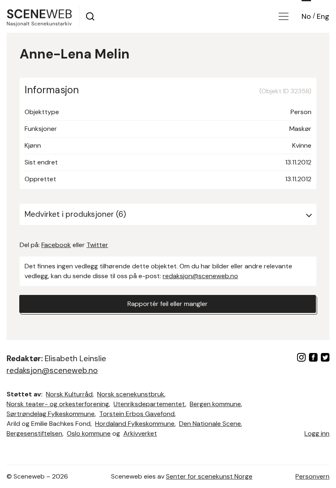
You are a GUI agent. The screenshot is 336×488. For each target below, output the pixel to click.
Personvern (312, 476)
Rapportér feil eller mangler (167, 303)
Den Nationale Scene (210, 423)
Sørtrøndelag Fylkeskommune (51, 413)
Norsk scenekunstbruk (130, 394)
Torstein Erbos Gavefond (137, 413)
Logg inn (316, 433)
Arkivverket (140, 433)
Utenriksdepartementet (149, 404)
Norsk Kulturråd (69, 394)
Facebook (56, 245)
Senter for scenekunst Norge (209, 476)
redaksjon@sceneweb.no (200, 276)
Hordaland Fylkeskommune (135, 423)
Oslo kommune (89, 433)
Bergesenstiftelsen (34, 433)
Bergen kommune (215, 404)
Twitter (97, 245)
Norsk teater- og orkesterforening (58, 404)
